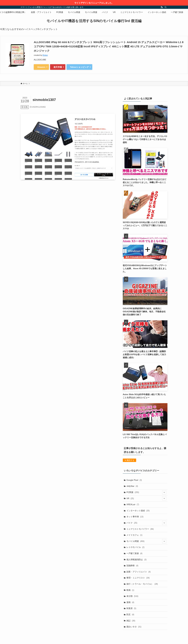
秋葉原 (131, 608)
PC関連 (132, 492)
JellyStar (132, 486)
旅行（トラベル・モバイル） (142, 584)
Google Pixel (134, 480)
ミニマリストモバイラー (140, 529)
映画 (130, 590)
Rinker (45, 55)
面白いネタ (133, 626)
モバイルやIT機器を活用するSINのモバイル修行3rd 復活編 (94, 21)
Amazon (41, 67)
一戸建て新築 (134, 553)
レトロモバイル (135, 547)
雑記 (130, 620)
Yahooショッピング (79, 67)
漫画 (130, 602)
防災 (130, 614)
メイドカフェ (134, 535)
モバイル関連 (135, 541)
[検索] (165, 7)
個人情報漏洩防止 (136, 559)
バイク (131, 523)
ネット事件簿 (134, 516)
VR (130, 498)
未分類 (132, 596)
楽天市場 (58, 67)
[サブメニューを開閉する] (164, 492)
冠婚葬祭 (132, 565)
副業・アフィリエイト (138, 572)
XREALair (132, 504)
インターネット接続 (138, 510)
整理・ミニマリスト (138, 578)
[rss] (162, 7)
